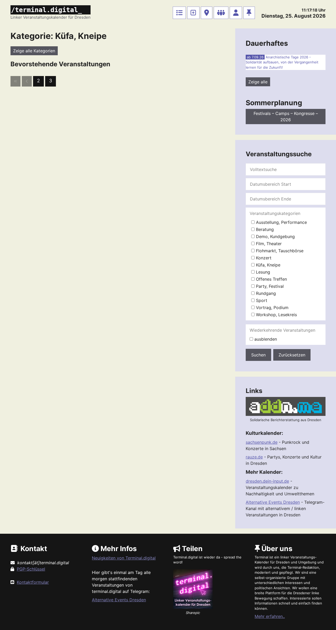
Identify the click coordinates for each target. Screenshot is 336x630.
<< (15, 81)
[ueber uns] (249, 13)
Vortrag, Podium (271, 307)
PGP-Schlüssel (31, 569)
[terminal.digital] (179, 13)
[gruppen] (221, 13)
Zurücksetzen (292, 354)
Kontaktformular (33, 582)
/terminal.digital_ (46, 10)
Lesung (262, 272)
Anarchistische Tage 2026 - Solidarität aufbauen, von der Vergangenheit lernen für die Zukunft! (282, 62)
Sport (261, 300)
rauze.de (254, 457)
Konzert (263, 257)
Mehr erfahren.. (270, 616)
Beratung (264, 229)
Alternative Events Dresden (273, 502)
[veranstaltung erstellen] (193, 13)
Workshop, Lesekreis (276, 314)
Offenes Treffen (271, 279)
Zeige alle (257, 81)
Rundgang (265, 293)
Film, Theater (268, 243)
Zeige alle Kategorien (34, 50)
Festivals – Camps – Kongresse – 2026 (286, 116)
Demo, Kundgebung (275, 236)
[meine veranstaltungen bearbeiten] (236, 13)
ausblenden (265, 339)
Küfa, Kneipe (267, 265)
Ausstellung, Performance (281, 222)
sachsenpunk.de (261, 442)
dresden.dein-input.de (267, 481)
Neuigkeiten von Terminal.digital (124, 558)
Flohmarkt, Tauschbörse (279, 250)
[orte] (206, 13)
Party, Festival (269, 286)
